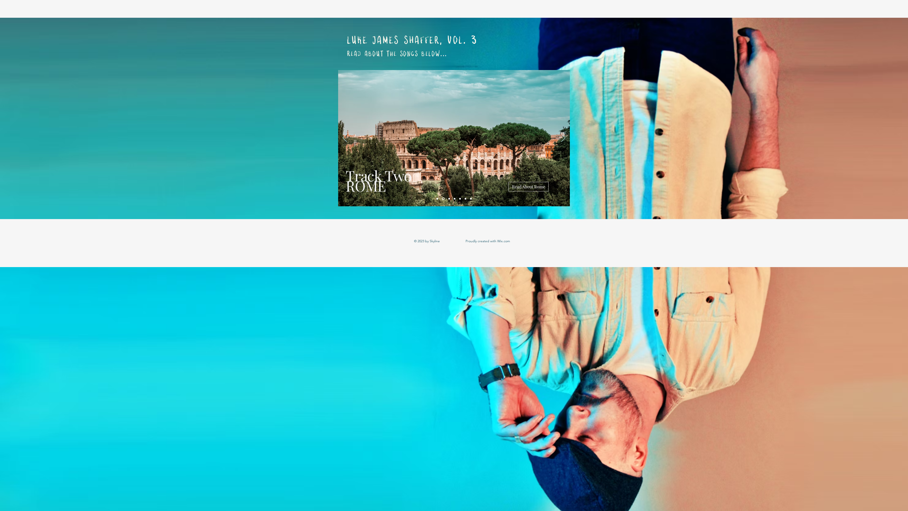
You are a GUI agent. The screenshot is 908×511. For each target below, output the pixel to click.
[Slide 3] (448, 199)
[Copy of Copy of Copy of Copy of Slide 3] (471, 199)
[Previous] (345, 138)
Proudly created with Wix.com (488, 241)
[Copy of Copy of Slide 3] (460, 199)
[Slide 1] (437, 199)
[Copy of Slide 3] (454, 199)
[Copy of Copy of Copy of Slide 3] (465, 199)
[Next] (563, 138)
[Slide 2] (443, 199)
